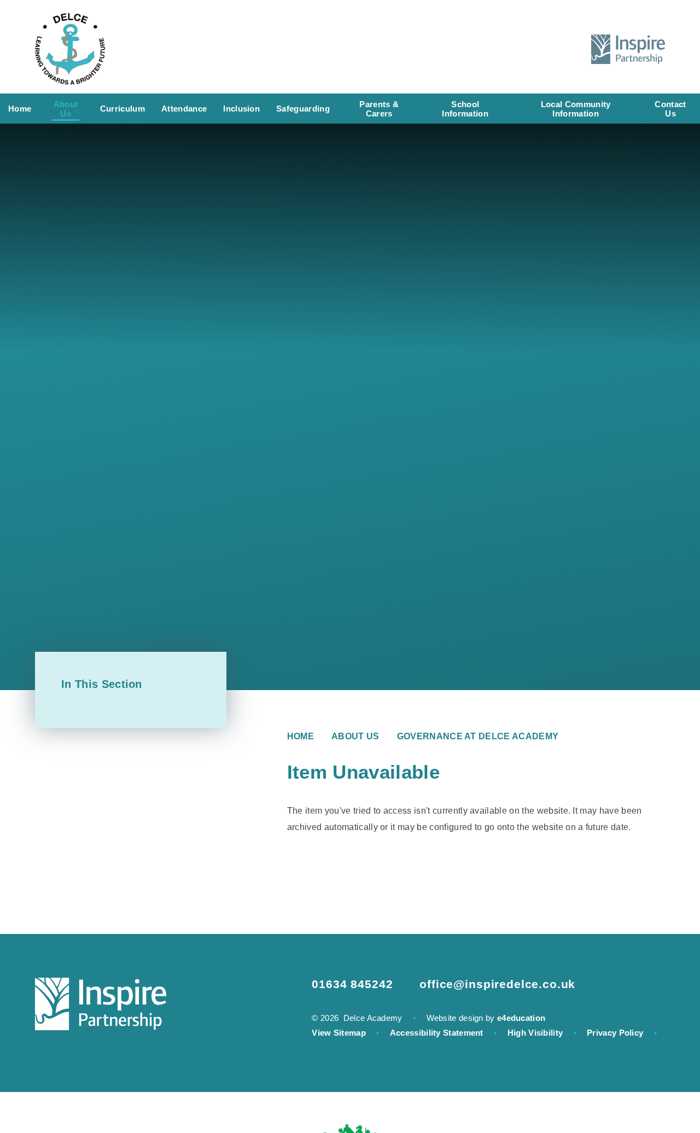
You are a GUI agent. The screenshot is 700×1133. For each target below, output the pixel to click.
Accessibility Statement (436, 1032)
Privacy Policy (615, 1032)
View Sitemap (339, 1032)
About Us (355, 736)
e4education (521, 1018)
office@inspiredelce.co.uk (497, 984)
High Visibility (535, 1032)
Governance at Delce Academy (478, 736)
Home (300, 736)
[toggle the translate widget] (540, 49)
